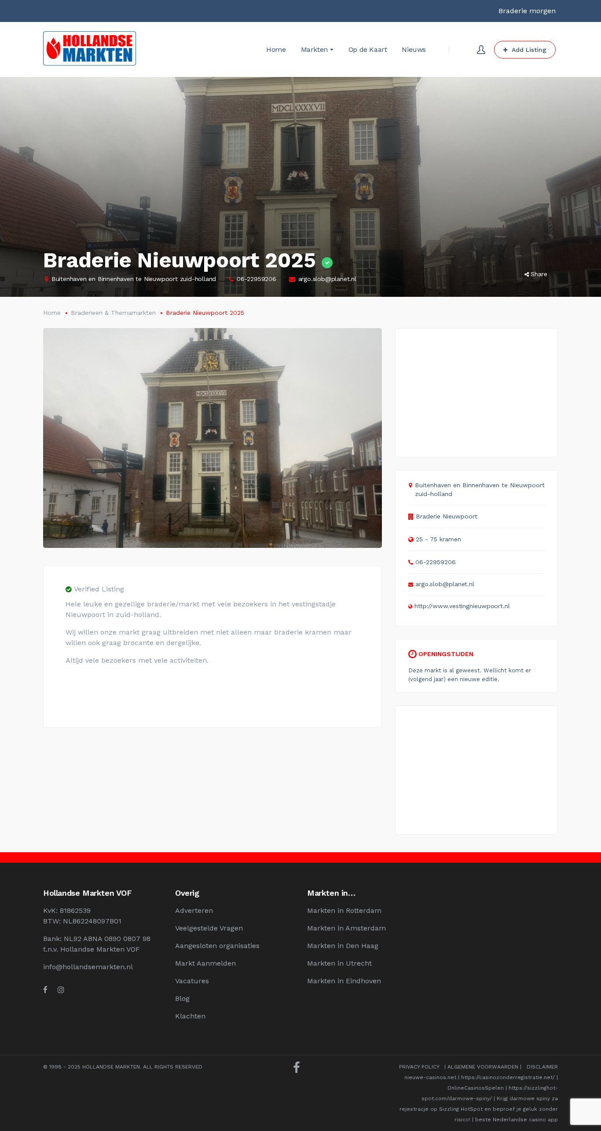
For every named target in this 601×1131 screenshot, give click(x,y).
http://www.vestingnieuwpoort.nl (462, 605)
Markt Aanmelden (205, 963)
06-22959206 (256, 278)
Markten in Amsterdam (346, 928)
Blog (182, 998)
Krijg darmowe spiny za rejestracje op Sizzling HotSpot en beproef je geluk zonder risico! (478, 1109)
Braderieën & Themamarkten (113, 312)
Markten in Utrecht (339, 963)
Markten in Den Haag (342, 945)
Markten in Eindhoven (344, 981)
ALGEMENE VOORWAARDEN (482, 1067)
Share (539, 273)
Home (52, 312)
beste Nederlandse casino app (516, 1119)
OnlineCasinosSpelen (475, 1088)
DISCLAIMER (542, 1067)
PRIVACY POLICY (419, 1067)
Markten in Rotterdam (344, 910)
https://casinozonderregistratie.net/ (508, 1077)
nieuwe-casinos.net (430, 1077)
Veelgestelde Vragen (209, 928)
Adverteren (194, 910)
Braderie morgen (527, 11)
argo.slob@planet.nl (327, 278)
